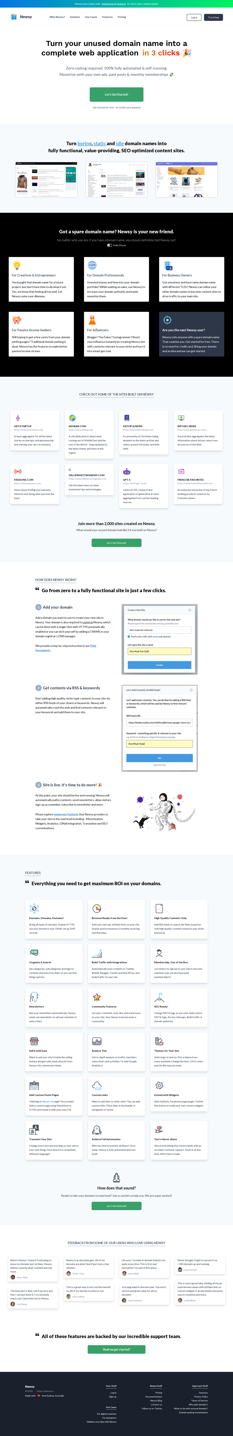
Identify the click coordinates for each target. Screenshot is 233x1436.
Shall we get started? (116, 1349)
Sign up (112, 1396)
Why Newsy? (57, 16)
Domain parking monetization (193, 1412)
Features (107, 16)
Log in (194, 17)
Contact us (156, 1404)
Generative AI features (113, 3)
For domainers (109, 1417)
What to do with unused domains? (191, 1408)
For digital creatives (106, 1413)
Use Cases (91, 16)
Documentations (154, 1396)
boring (85, 143)
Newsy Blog (156, 1400)
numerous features (66, 814)
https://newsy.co (45, 1391)
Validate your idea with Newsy (101, 1421)
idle (120, 143)
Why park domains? (198, 1404)
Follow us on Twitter (152, 1408)
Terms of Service (199, 1400)
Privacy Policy (201, 1396)
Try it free (213, 17)
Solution (75, 16)
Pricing (122, 16)
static (100, 143)
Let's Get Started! (116, 94)
